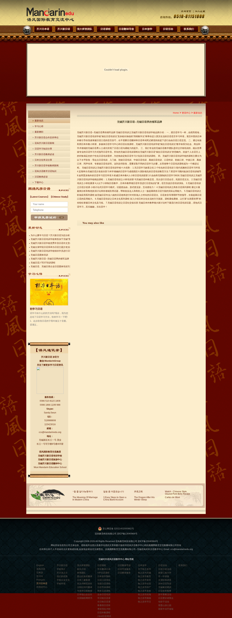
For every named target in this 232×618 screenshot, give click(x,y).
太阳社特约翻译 (84, 587)
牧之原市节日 (144, 601)
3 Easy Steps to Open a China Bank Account (114, 498)
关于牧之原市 (144, 569)
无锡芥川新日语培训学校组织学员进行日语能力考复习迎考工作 (61, 251)
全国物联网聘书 (84, 598)
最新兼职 (39, 132)
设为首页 (183, 11)
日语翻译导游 (126, 28)
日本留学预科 (103, 576)
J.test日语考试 (104, 616)
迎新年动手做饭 (165, 609)
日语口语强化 (103, 580)
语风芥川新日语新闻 (44, 143)
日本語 (39, 572)
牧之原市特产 (144, 587)
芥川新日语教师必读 (44, 154)
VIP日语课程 (103, 573)
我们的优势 (62, 576)
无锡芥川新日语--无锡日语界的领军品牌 (50, 258)
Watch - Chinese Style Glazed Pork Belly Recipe (177, 492)
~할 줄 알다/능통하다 (82, 491)
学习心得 (39, 126)
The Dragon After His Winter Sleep (144, 498)
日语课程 (105, 28)
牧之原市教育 (144, 576)
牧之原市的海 (144, 594)
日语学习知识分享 (43, 148)
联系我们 (189, 28)
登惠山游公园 (164, 605)
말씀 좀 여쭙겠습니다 (113, 491)
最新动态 (39, 120)
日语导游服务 (124, 569)
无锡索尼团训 (164, 587)
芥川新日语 (63, 28)
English (40, 565)
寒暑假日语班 (103, 605)
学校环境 (61, 583)
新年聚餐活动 (164, 594)
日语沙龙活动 (164, 569)
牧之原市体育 (144, 580)
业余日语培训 (103, 594)
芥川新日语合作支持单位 (47, 137)
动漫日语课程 (103, 583)
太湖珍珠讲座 (164, 580)
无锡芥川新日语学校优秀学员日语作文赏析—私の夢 (56, 243)
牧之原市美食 (144, 591)
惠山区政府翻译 (84, 576)
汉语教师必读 (41, 176)
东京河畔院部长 (84, 583)
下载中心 (39, 182)
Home (176, 113)
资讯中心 (186, 113)
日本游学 (147, 28)
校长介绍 (81, 569)
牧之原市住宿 (144, 583)
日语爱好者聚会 (165, 598)
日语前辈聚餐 (164, 591)
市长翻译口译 (103, 569)
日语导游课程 (103, 587)
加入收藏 (198, 11)
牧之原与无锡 (144, 573)
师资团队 (81, 573)
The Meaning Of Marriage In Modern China (85, 498)
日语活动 (168, 28)
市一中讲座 (163, 576)
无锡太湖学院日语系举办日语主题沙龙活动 (51, 247)
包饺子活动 (163, 601)
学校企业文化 (63, 580)
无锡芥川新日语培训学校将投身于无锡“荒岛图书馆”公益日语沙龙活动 (64, 239)
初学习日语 (36, 308)
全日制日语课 (103, 601)
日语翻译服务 (124, 573)
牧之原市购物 (144, 598)
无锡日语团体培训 (39, 255)
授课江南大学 (164, 573)
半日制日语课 (103, 598)
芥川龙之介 (62, 573)
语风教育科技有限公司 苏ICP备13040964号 (116, 533)
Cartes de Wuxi (172, 497)
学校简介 (61, 569)
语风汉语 (40, 569)
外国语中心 (41, 587)
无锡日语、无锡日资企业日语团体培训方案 (51, 266)
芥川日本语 (50, 14)
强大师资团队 (84, 28)
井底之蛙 (138, 491)
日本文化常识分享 (43, 160)
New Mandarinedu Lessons (63, 189)
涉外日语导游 (164, 583)
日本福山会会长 (84, 594)
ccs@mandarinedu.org (50, 432)
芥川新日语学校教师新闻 (47, 165)
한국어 (39, 576)
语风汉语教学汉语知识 (45, 171)
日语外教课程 (103, 612)
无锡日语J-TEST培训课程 (43, 262)
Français (40, 580)
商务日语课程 (103, 591)
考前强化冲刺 (103, 609)
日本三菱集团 (83, 580)
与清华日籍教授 (84, 591)
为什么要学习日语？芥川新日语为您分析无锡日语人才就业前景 (61, 235)
